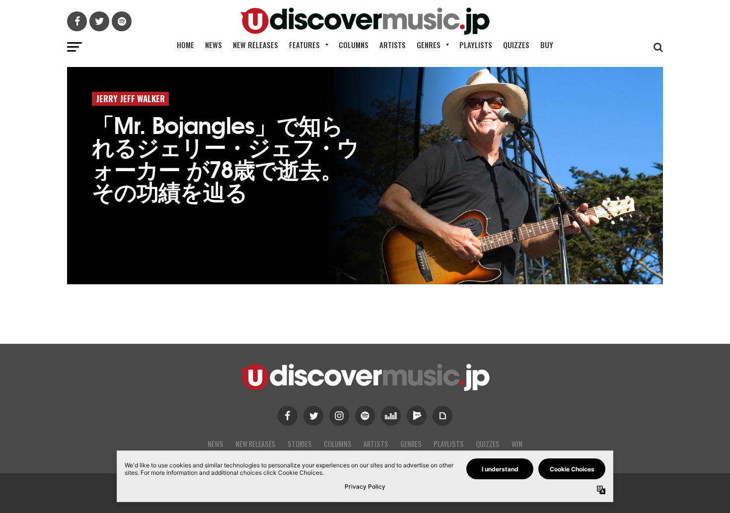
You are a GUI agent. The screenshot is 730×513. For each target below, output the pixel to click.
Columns (353, 44)
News (213, 44)
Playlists (475, 44)
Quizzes (516, 44)
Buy (546, 44)
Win (516, 444)
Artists (392, 44)
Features (304, 44)
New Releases (255, 44)
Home (185, 44)
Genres (428, 44)
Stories (300, 444)
